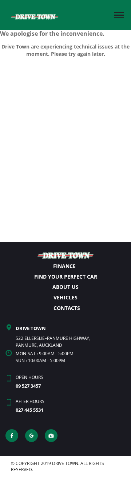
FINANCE (64, 266)
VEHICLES (65, 297)
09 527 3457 (28, 386)
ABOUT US (65, 286)
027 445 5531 (29, 410)
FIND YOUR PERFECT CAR (65, 276)
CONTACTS (66, 308)
